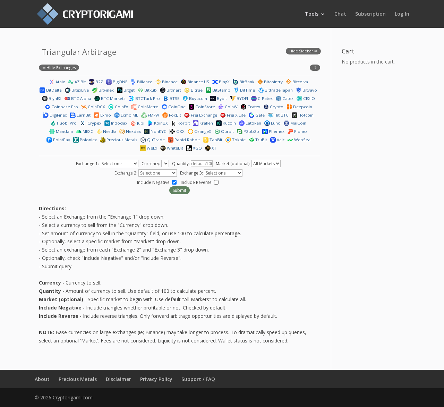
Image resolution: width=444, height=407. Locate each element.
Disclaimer (118, 379)
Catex (287, 98)
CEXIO (308, 98)
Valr (280, 139)
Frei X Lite (236, 115)
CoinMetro (148, 106)
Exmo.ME (129, 115)
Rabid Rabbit (186, 139)
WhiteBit (174, 148)
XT (213, 148)
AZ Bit (80, 81)
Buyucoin (197, 98)
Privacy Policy (156, 379)
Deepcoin (302, 106)
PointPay (61, 139)
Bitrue (196, 90)
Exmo (105, 115)
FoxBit (174, 115)
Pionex (300, 131)
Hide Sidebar (301, 50)
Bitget (128, 90)
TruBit (260, 139)
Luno (275, 123)
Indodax (118, 123)
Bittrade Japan (278, 90)
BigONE (119, 81)
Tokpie (238, 139)
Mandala (64, 131)
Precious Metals (121, 139)
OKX (180, 131)
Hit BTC (281, 115)
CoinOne (176, 106)
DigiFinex (58, 115)
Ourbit (227, 131)
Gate (259, 115)
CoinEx (121, 106)
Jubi (140, 123)
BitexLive (79, 90)
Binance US (197, 81)
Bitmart (173, 90)
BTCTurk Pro (147, 98)
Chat (340, 14)
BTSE (174, 98)
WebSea (301, 139)
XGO (197, 148)
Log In (402, 14)
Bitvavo (309, 90)
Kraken (205, 123)
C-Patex (265, 98)
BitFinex (105, 90)
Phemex (276, 131)
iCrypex (93, 123)
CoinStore (204, 106)
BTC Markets (113, 98)
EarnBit (83, 115)
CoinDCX (96, 106)
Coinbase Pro (64, 106)
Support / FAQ (198, 379)
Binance (169, 81)
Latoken (253, 123)
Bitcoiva (299, 81)
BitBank (246, 81)
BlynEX (54, 98)
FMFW (153, 115)
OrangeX (202, 131)
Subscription (370, 14)
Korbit (183, 123)
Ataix (59, 81)
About (42, 379)
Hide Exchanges (61, 67)
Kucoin (229, 123)
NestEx (109, 131)
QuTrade (155, 139)
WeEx (151, 148)
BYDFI (242, 98)
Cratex (253, 106)
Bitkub (150, 90)
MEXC (87, 131)
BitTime (247, 90)
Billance (144, 81)
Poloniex (88, 139)
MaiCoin (297, 123)
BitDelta (53, 90)
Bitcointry (273, 81)
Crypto (276, 106)
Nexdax (133, 131)
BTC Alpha (80, 98)
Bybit (221, 98)
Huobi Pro (66, 123)
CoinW (231, 106)
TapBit (215, 139)
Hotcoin (305, 115)
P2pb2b (250, 131)
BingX (224, 81)
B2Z (98, 81)
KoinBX (160, 123)
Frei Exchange (203, 115)
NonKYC (158, 131)
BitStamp (220, 90)
